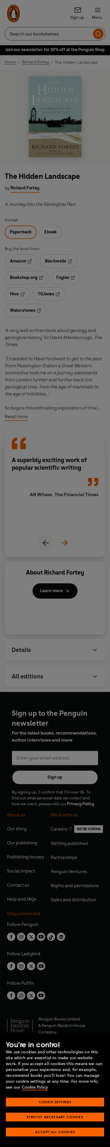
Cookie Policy (35, 1087)
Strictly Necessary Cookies (55, 1117)
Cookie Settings (55, 1102)
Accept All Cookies (55, 1132)
